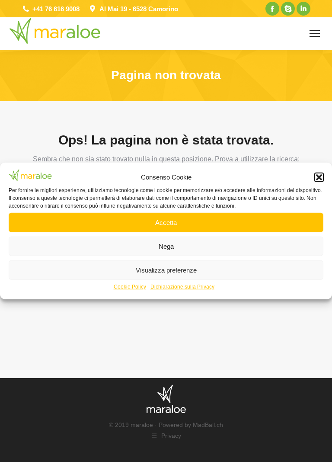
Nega (166, 246)
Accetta (166, 222)
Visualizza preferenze (166, 270)
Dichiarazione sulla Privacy (182, 287)
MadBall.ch (208, 424)
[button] (319, 177)
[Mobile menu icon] (314, 33)
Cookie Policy (130, 287)
